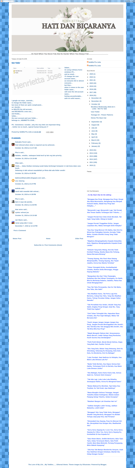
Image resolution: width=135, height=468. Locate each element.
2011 (91, 162)
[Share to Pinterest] (53, 132)
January (94, 146)
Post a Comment (20, 230)
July (93, 128)
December (95, 98)
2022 (91, 77)
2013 (91, 156)
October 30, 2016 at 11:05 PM (26, 205)
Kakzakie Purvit (21, 142)
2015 (91, 150)
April (93, 137)
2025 (91, 74)
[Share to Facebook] (51, 132)
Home (48, 238)
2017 (91, 92)
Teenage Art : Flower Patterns (102, 115)
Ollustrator (86, 464)
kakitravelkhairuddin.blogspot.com (28, 178)
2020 (91, 83)
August (94, 125)
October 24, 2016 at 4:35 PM (25, 194)
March (93, 140)
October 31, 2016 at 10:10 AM (26, 215)
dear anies (19, 209)
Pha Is (17, 152)
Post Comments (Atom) (53, 245)
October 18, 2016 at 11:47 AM (26, 148)
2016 (91, 95)
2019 (91, 86)
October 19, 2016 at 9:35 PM (25, 173)
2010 (91, 165)
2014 (91, 153)
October (94, 104)
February (95, 143)
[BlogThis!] (48, 132)
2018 (91, 89)
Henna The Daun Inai (98, 118)
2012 (91, 159)
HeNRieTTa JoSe (95, 62)
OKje (17, 163)
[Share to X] (50, 132)
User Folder (95, 112)
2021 (91, 80)
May (93, 134)
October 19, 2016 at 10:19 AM (26, 158)
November (95, 101)
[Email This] (47, 132)
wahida (17, 188)
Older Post (79, 238)
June (93, 131)
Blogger (103, 464)
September (95, 122)
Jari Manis (19, 220)
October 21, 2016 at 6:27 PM (25, 184)
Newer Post (17, 238)
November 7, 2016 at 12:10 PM (26, 226)
